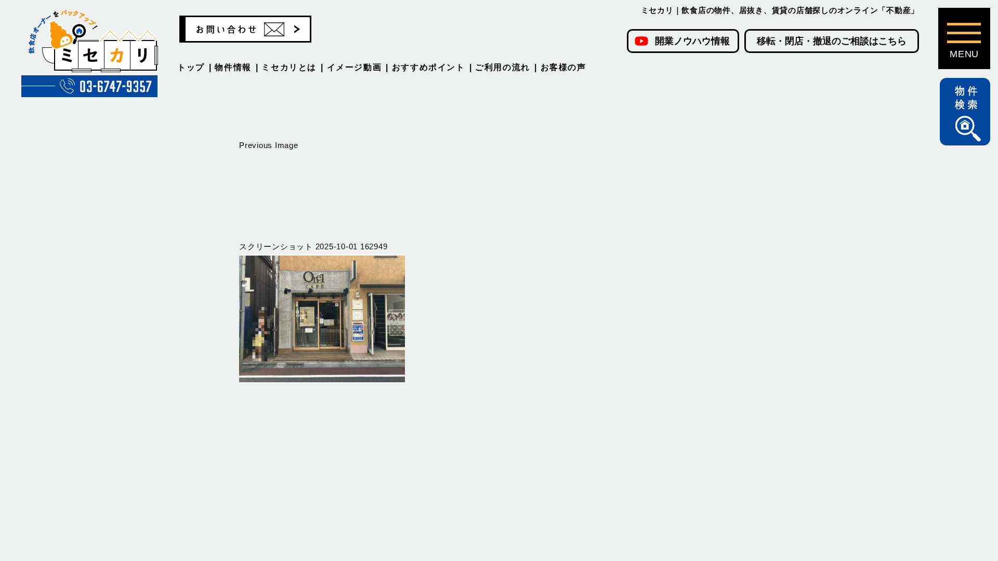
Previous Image (268, 145)
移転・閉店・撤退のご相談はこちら (832, 41)
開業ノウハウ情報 (692, 41)
